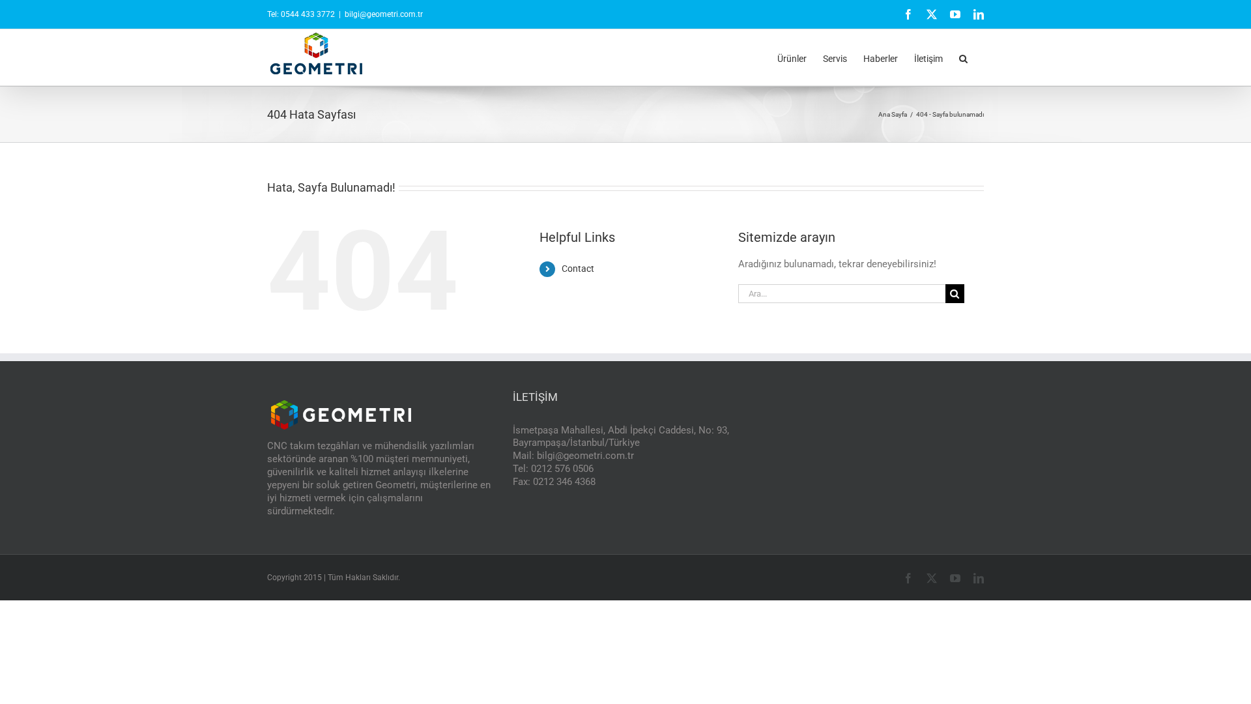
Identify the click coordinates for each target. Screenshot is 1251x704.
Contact (578, 268)
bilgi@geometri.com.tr (384, 14)
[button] (963, 57)
